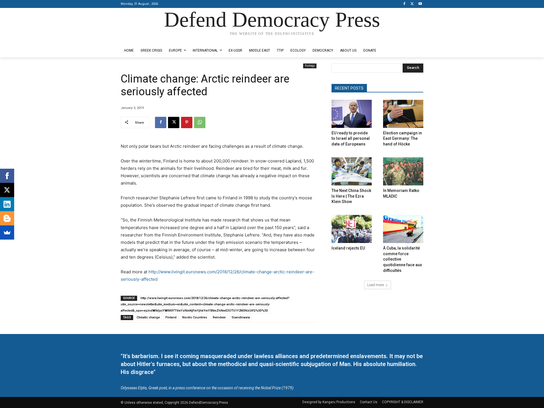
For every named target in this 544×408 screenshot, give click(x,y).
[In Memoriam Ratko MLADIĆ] (403, 171)
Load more (375, 285)
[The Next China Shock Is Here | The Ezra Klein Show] (352, 171)
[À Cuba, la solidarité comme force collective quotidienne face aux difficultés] (403, 229)
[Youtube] (420, 4)
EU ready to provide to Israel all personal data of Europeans (351, 138)
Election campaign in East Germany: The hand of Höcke (402, 138)
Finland (171, 317)
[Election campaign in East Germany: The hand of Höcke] (403, 114)
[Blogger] (7, 218)
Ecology (310, 65)
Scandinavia (240, 317)
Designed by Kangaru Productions (143, 39)
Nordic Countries (194, 317)
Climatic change (148, 317)
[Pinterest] (186, 122)
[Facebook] (404, 4)
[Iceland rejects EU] (352, 229)
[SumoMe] (7, 232)
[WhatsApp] (199, 122)
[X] (412, 4)
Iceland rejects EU (348, 248)
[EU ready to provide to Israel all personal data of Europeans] (352, 114)
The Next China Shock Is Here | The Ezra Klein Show (351, 196)
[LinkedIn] (7, 204)
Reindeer (219, 317)
